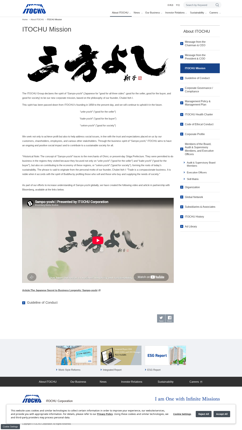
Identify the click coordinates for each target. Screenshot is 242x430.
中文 (178, 5)
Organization (192, 187)
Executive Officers (197, 172)
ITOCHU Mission (195, 68)
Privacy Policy (105, 414)
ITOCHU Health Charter (199, 114)
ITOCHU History (194, 216)
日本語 (170, 5)
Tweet (161, 321)
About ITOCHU (196, 31)
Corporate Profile (195, 134)
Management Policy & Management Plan (198, 103)
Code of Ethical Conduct (199, 124)
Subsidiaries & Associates (200, 206)
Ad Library (191, 226)
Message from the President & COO (195, 57)
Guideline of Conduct (42, 302)
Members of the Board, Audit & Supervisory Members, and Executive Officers (199, 149)
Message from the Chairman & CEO (195, 43)
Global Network (194, 197)
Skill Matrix (193, 179)
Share (169, 321)
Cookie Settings (10, 426)
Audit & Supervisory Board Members (201, 164)
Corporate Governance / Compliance (199, 90)
